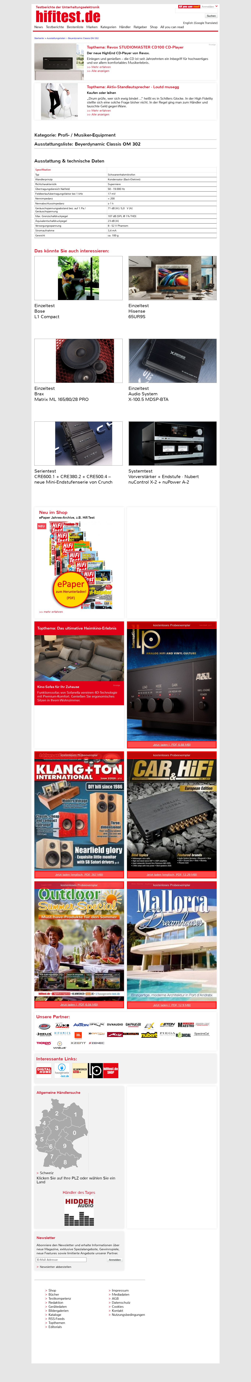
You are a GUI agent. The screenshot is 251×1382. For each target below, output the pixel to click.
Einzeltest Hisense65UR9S (138, 311)
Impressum (120, 1290)
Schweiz (46, 1173)
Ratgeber (140, 27)
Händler (125, 27)
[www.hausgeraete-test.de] (62, 1081)
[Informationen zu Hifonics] (62, 1035)
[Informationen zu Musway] (131, 1035)
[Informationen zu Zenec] (97, 1045)
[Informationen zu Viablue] (60, 1045)
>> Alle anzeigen (98, 71)
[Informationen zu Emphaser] (133, 1026)
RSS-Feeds (57, 1319)
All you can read (172, 27)
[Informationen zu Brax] (97, 1026)
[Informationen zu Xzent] (78, 1045)
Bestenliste (75, 27)
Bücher (54, 1294)
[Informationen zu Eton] (167, 1026)
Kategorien (108, 27)
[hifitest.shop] (111, 1081)
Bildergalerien (59, 1310)
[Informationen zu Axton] (81, 1026)
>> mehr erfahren (51, 612)
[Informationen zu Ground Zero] (202, 1026)
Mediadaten (120, 1294)
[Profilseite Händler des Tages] (79, 1225)
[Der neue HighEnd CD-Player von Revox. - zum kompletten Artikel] (60, 61)
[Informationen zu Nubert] (149, 1035)
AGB (115, 1298)
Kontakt (117, 1310)
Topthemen (57, 1323)
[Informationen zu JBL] (78, 1035)
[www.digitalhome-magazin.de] (44, 1081)
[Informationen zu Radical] (183, 1035)
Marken (92, 27)
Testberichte (55, 27)
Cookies (118, 1306)
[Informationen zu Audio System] (62, 1026)
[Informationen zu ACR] (44, 1026)
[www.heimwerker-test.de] (80, 1081)
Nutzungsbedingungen (128, 1315)
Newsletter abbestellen (55, 1267)
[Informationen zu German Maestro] (186, 1026)
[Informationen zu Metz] (115, 1035)
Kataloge (55, 1315)
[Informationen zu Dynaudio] (115, 1026)
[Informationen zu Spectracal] (202, 1035)
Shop (153, 27)
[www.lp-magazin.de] (95, 1081)
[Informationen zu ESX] (149, 1026)
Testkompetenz (60, 1298)
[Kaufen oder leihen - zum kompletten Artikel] (60, 101)
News (38, 27)
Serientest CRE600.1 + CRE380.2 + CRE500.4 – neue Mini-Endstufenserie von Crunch (73, 476)
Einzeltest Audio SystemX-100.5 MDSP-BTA (148, 393)
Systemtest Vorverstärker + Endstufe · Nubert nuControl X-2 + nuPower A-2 (163, 476)
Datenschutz (121, 1302)
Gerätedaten (58, 1306)
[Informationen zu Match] (97, 1035)
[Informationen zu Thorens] (44, 1045)
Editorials (55, 1327)
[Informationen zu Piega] (167, 1035)
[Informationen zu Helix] (44, 1035)
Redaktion (56, 1302)
